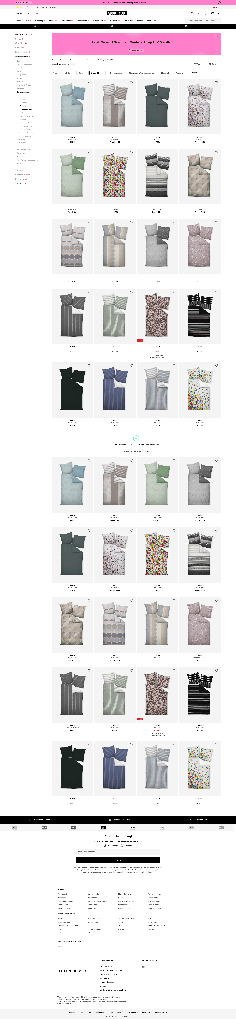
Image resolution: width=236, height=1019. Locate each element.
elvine (120, 926)
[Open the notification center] (205, 13)
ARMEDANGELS (94, 919)
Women (18, 13)
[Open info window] (219, 2)
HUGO (150, 919)
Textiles (92, 60)
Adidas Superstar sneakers (98, 901)
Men (28, 13)
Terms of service (115, 1012)
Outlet (21, 7)
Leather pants (123, 905)
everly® (60, 919)
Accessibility (146, 1012)
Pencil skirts (92, 905)
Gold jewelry (92, 908)
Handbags (62, 897)
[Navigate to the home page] (71, 961)
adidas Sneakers (94, 894)
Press (82, 1012)
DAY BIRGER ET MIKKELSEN (68, 926)
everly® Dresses (64, 908)
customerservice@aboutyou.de (94, 872)
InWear (90, 933)
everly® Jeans (153, 905)
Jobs (89, 1012)
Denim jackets (63, 905)
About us (72, 1012)
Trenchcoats (153, 897)
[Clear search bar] (219, 20)
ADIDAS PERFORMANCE (127, 919)
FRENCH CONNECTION (156, 926)
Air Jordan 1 (62, 894)
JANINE (110, 60)
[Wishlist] (212, 13)
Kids (36, 13)
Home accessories (79, 60)
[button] (199, 64)
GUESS (121, 929)
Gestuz (151, 929)
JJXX (120, 933)
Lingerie (121, 897)
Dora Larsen (153, 922)
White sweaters (154, 894)
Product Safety (161, 1012)
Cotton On (122, 922)
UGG (60, 929)
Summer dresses (154, 908)
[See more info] (72, 146)
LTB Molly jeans (154, 901)
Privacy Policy (82, 870)
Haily (60, 933)
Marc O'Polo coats (125, 894)
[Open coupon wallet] (191, 13)
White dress (92, 897)
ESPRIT (91, 926)
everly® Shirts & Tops (126, 901)
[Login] (198, 13)
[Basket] (219, 13)
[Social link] (60, 971)
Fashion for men (124, 908)
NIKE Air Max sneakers (66, 901)
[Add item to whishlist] (89, 82)
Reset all (195, 72)
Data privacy (100, 1012)
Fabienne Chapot (94, 929)
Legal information (131, 1012)
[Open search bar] (186, 20)
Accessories (64, 60)
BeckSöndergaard (64, 922)
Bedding (101, 60)
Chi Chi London (93, 922)
